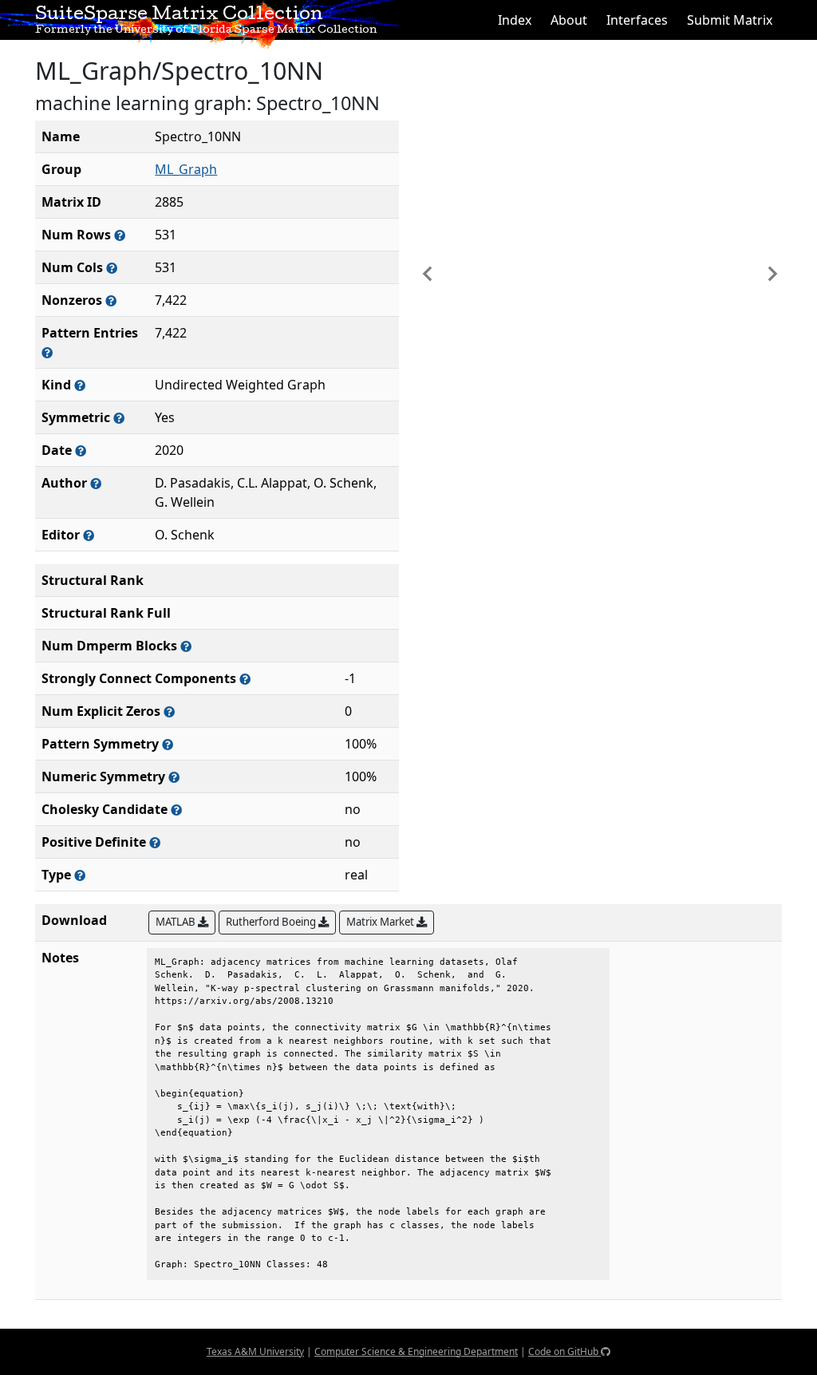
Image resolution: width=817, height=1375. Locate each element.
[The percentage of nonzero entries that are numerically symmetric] (174, 776)
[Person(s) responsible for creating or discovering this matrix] (95, 483)
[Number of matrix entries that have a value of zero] (169, 711)
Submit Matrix (729, 20)
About (569, 20)
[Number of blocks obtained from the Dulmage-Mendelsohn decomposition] (185, 646)
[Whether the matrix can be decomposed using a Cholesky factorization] (176, 809)
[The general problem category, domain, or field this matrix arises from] (79, 385)
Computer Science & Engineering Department (416, 1351)
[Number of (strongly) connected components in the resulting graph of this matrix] (245, 678)
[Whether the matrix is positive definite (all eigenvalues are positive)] (154, 842)
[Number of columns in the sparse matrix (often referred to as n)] (111, 267)
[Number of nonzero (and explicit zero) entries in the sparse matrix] (47, 352)
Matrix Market (381, 922)
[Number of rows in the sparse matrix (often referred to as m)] (119, 235)
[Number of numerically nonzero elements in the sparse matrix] (110, 300)
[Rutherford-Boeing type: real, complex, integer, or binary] (79, 875)
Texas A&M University (255, 1351)
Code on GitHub (564, 1351)
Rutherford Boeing (272, 922)
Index (514, 20)
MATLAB (177, 922)
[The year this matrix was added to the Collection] (80, 450)
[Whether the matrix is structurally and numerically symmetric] (118, 417)
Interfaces (637, 20)
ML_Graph (186, 169)
